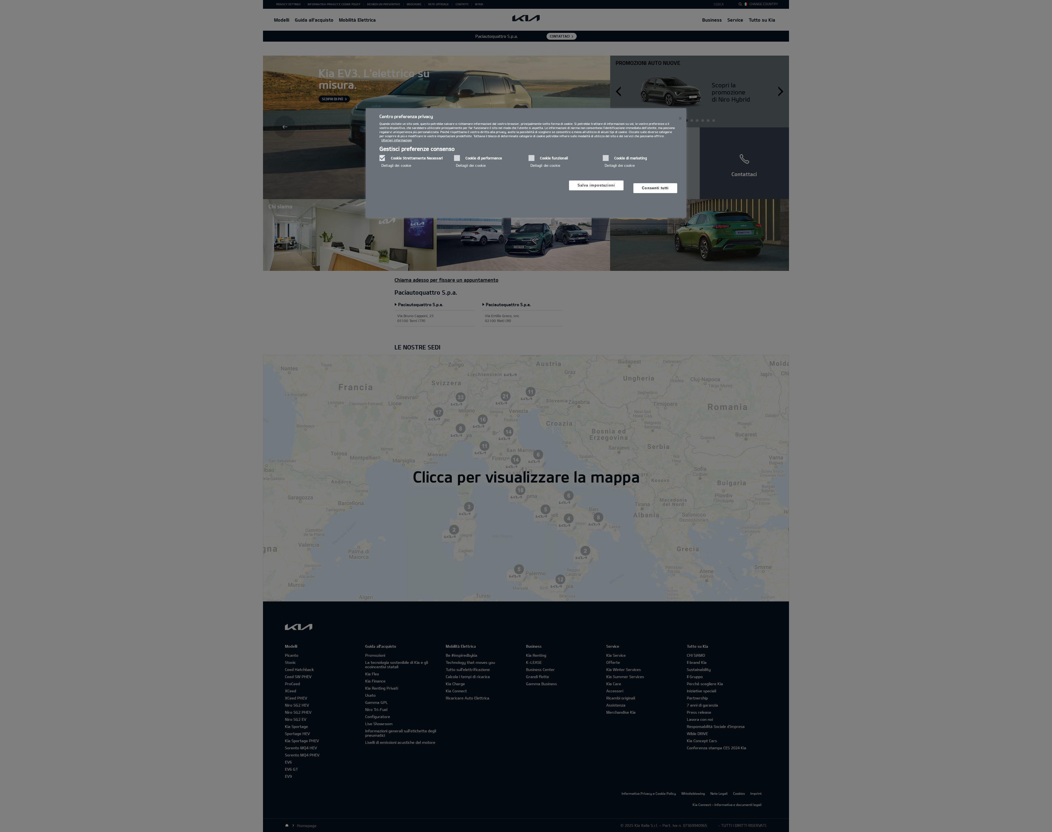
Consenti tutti (655, 188)
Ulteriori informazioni (396, 140)
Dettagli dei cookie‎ (396, 165)
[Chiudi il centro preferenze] (680, 118)
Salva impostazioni (596, 185)
